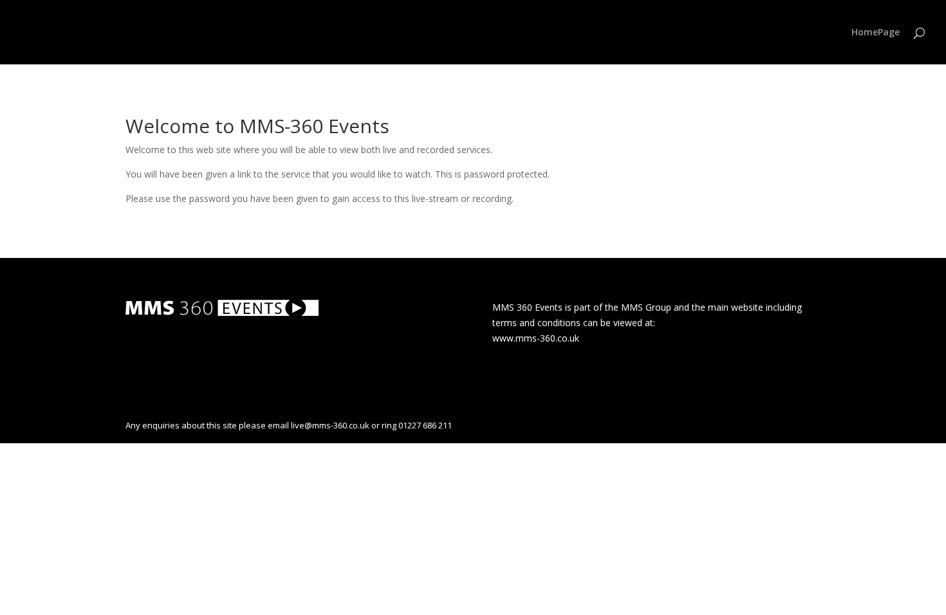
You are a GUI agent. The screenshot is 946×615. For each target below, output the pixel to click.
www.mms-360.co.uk (535, 338)
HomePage (875, 33)
